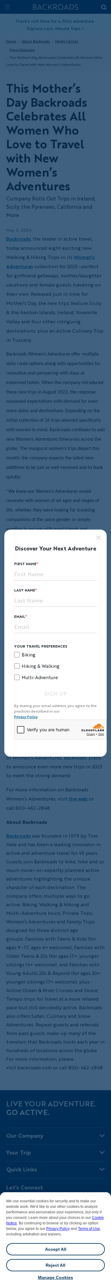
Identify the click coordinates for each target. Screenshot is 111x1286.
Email (19, 616)
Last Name (24, 590)
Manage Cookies (55, 1277)
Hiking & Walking (41, 666)
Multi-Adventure (40, 677)
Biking (28, 654)
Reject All (55, 1265)
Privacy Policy (58, 1229)
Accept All (55, 1249)
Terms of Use (89, 1229)
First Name (25, 563)
